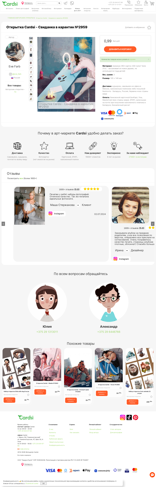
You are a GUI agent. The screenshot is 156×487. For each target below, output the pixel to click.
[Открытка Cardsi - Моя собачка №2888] (31, 49)
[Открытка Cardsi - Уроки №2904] (31, 76)
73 (15, 92)
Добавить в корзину (9, 400)
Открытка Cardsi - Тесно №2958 (109, 384)
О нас (51, 429)
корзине (132, 59)
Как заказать (74, 432)
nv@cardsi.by (24, 449)
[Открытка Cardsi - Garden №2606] (31, 42)
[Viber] (71, 3)
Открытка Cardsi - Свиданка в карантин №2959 (52, 18)
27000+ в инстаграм (138, 157)
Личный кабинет (95, 429)
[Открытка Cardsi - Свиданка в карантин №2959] (31, 37)
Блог (71, 429)
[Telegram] (65, 3)
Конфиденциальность (57, 445)
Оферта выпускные (56, 442)
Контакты (52, 432)
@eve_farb (16, 74)
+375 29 (47, 331)
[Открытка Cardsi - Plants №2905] (31, 81)
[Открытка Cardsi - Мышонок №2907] (31, 89)
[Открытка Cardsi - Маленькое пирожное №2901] (31, 63)
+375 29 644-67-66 (115, 2)
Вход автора (94, 432)
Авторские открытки (25, 18)
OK (43, 483)
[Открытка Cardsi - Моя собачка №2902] (31, 67)
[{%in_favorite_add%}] (28, 395)
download (72, 436)
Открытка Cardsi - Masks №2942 (47, 383)
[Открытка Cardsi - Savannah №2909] (31, 99)
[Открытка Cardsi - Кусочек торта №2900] (31, 59)
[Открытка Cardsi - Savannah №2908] (31, 94)
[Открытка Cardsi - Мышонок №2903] (31, 72)
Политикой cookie (32, 483)
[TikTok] (129, 417)
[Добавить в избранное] (149, 27)
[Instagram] (122, 417)
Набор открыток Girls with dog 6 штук (16, 391)
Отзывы (52, 436)
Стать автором (115, 429)
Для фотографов (116, 432)
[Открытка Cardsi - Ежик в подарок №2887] (31, 45)
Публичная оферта (56, 439)
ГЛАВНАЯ (11, 18)
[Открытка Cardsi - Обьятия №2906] (31, 85)
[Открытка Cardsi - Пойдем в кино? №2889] (31, 55)
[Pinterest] (135, 417)
